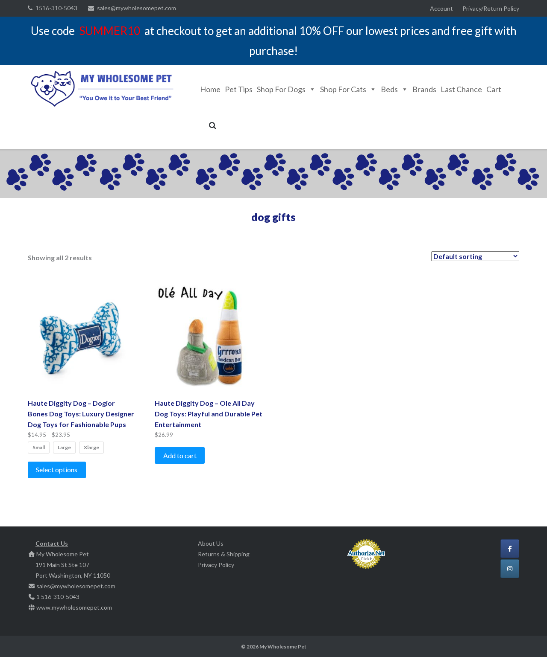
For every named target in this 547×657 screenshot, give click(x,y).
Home (210, 89)
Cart (493, 89)
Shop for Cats (343, 89)
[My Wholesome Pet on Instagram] (509, 568)
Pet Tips (239, 89)
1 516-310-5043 (57, 596)
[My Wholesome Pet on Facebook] (509, 548)
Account (441, 8)
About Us (211, 543)
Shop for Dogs (281, 89)
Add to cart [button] (180, 455)
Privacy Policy (216, 564)
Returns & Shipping (224, 554)
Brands (424, 89)
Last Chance (461, 89)
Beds (389, 89)
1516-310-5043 (56, 8)
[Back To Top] (525, 636)
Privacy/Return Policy (490, 8)
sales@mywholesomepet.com (136, 8)
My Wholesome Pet (282, 646)
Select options (56, 469)
